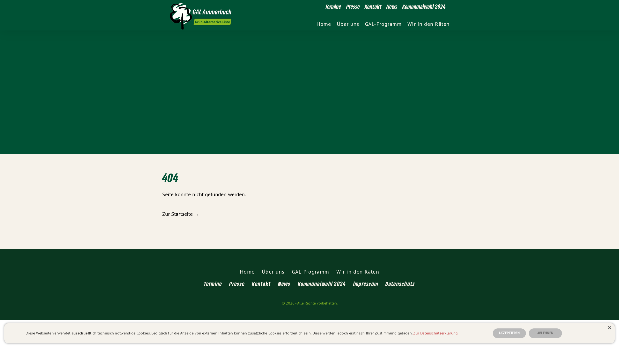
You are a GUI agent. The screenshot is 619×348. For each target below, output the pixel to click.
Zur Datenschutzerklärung (435, 333)
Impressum (365, 283)
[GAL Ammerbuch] (285, 15)
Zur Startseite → (180, 213)
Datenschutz (400, 283)
